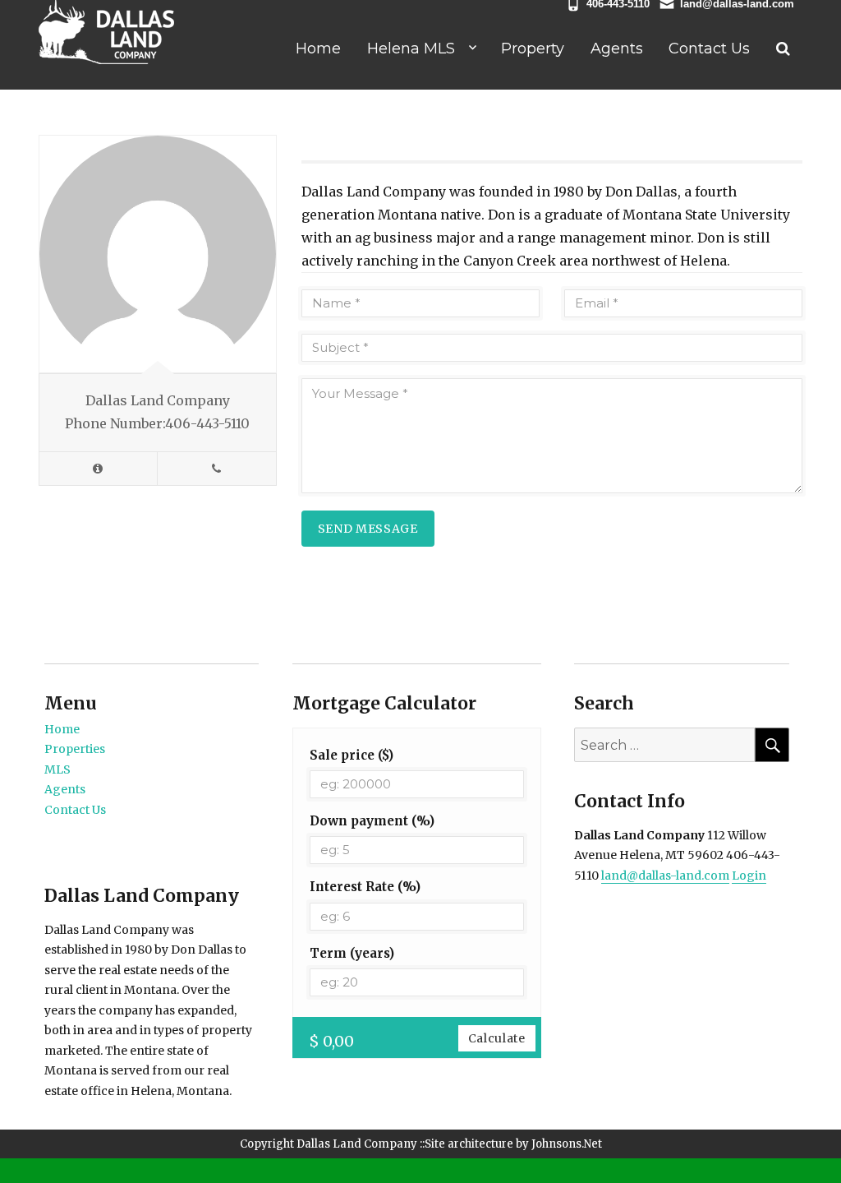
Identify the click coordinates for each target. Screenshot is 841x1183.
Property (532, 48)
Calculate (497, 1038)
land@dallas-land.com (665, 875)
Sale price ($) (351, 755)
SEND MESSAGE (368, 528)
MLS (57, 769)
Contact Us (709, 48)
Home (318, 48)
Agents (617, 48)
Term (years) (352, 953)
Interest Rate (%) (365, 886)
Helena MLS (411, 48)
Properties (74, 749)
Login (749, 875)
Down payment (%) (372, 821)
